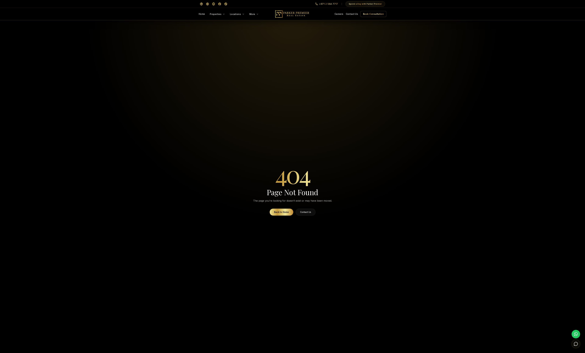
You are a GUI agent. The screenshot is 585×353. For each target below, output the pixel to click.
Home (202, 14)
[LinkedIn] (201, 4)
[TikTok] (225, 4)
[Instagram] (207, 4)
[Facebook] (219, 4)
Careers (339, 14)
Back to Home (281, 212)
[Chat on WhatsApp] (576, 334)
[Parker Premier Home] (292, 14)
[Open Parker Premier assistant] (576, 344)
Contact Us (352, 14)
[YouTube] (213, 4)
